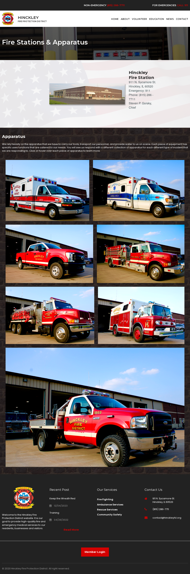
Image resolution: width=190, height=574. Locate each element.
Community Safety (109, 514)
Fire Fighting (105, 499)
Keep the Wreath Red (62, 498)
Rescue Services (107, 509)
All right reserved (59, 568)
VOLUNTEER (139, 19)
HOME (115, 19)
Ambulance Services (110, 504)
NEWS (170, 19)
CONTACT (182, 19)
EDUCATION (156, 19)
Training (54, 513)
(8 (108, 5)
